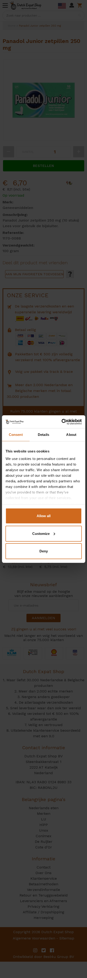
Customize (41, 533)
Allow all (44, 516)
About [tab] (71, 435)
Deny (43, 551)
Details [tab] (43, 435)
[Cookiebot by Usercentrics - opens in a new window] (62, 422)
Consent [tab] (16, 435)
